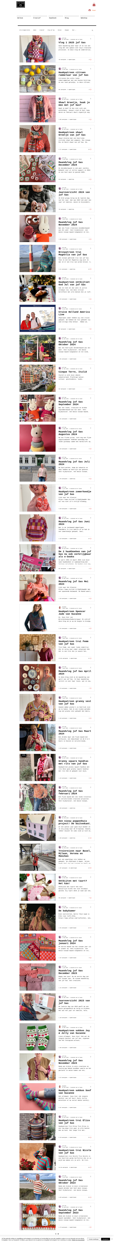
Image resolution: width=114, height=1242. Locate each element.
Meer (73, 30)
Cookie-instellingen (94, 1239)
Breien (59, 30)
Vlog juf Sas (51, 30)
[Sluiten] (112, 1239)
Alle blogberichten (24, 30)
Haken (34, 30)
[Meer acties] (91, 39)
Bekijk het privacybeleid (78, 1240)
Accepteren (106, 1239)
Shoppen (67, 30)
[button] (94, 4)
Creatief (42, 30)
